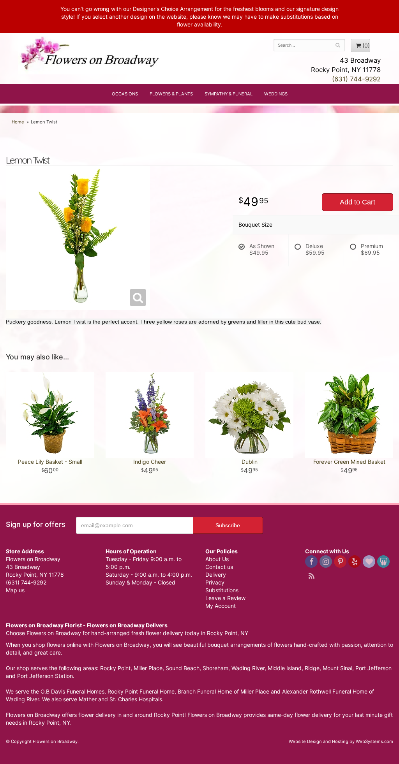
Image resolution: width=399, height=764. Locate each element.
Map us (15, 590)
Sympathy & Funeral (228, 94)
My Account (220, 605)
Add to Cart (357, 202)
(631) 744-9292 (356, 79)
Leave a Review (225, 598)
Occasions (125, 94)
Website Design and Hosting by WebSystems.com (341, 741)
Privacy (214, 582)
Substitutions (221, 590)
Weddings (276, 94)
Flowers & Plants (171, 94)
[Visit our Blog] (311, 576)
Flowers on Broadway (90, 55)
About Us (217, 559)
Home (18, 122)
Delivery (215, 574)
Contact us (219, 566)
